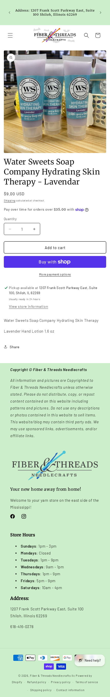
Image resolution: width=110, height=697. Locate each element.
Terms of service (86, 682)
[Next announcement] (100, 12)
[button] (10, 35)
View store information (28, 306)
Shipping (9, 200)
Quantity (10, 219)
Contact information (70, 690)
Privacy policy (61, 682)
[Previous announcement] (9, 12)
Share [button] (14, 347)
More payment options (55, 274)
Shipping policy (41, 690)
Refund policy (36, 682)
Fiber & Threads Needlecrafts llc (52, 675)
